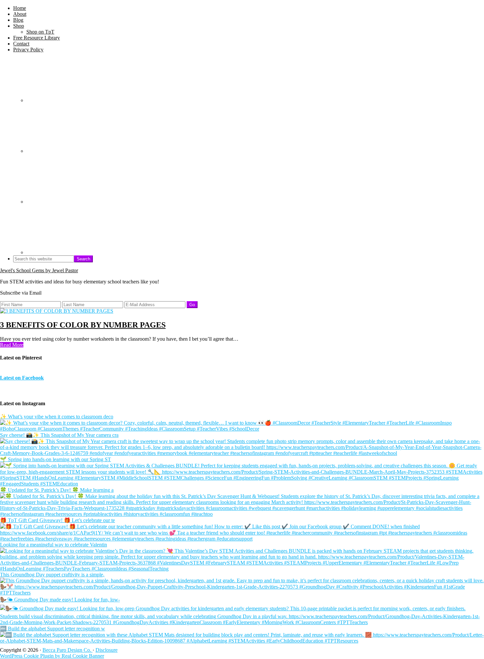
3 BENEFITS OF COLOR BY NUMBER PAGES (83, 325)
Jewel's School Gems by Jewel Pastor (39, 270)
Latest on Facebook (22, 378)
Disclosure (106, 650)
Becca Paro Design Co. (67, 650)
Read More (11, 345)
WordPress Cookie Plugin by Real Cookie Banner (52, 656)
